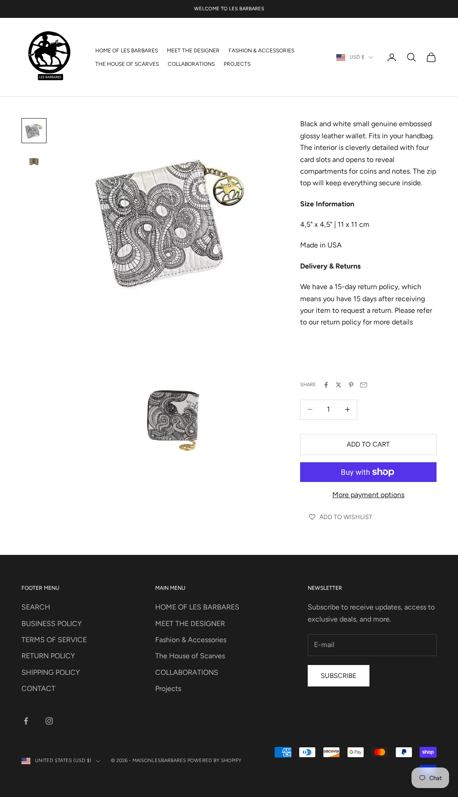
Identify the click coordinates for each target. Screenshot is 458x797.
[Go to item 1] (34, 130)
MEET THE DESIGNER (193, 50)
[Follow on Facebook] (25, 720)
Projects (237, 64)
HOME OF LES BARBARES (126, 50)
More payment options (368, 494)
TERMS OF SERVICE (54, 639)
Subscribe (338, 676)
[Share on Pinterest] (351, 384)
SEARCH (35, 607)
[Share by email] (363, 384)
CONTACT (38, 688)
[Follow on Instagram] (49, 720)
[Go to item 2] (34, 159)
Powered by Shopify (214, 760)
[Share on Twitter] (338, 384)
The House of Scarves (127, 64)
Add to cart (368, 444)
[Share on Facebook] (326, 384)
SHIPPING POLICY (50, 672)
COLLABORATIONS (191, 64)
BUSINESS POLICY (51, 623)
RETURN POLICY (48, 656)
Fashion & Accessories (261, 50)
